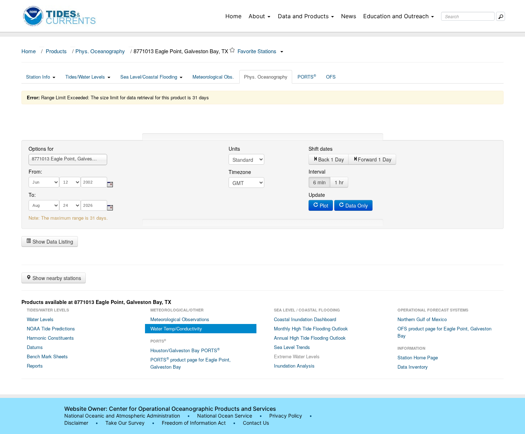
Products (56, 51)
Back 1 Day (331, 159)
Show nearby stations (56, 277)
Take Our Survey (125, 423)
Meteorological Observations (179, 319)
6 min (319, 182)
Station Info (38, 76)
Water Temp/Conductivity (176, 328)
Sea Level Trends (292, 347)
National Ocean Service (224, 416)
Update (317, 194)
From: (35, 171)
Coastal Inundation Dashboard (305, 319)
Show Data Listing (52, 241)
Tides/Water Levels (85, 76)
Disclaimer (76, 423)
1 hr (339, 182)
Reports (35, 365)
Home (233, 16)
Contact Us (256, 423)
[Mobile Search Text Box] (500, 16)
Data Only (356, 205)
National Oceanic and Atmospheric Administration (122, 416)
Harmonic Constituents (50, 337)
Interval (317, 171)
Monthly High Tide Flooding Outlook (311, 328)
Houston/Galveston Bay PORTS (185, 350)
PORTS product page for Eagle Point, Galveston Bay (190, 363)
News (348, 16)
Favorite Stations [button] (258, 51)
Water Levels (40, 319)
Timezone (240, 171)
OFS (331, 76)
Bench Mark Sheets (47, 356)
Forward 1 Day (374, 159)
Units (234, 148)
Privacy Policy (285, 416)
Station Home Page (418, 357)
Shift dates (320, 148)
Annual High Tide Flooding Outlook (310, 337)
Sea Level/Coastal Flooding (148, 76)
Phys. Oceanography (100, 51)
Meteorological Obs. (213, 76)
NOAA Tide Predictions (51, 328)
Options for (41, 148)
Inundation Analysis (294, 365)
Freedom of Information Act (194, 423)
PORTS (307, 76)
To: (32, 194)
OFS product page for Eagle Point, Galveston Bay (444, 332)
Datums (35, 347)
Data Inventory (413, 366)
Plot (323, 205)
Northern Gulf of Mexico (422, 319)
